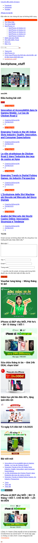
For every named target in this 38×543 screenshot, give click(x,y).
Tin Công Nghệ (10, 24)
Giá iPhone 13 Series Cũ (17, 30)
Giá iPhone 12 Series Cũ (17, 32)
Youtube (7, 9)
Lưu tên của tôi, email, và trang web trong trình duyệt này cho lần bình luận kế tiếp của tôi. (18, 272)
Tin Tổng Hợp (9, 22)
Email (3, 264)
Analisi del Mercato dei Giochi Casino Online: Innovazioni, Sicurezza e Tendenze (16, 219)
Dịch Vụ (7, 42)
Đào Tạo (8, 44)
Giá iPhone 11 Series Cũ (17, 34)
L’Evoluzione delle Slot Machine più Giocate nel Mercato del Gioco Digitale (19, 197)
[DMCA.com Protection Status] (7, 491)
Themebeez (5, 538)
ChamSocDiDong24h (12, 120)
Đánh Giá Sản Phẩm (12, 38)
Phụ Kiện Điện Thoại (12, 40)
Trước (3, 102)
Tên (3, 260)
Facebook (8, 5)
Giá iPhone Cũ (10, 26)
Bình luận (4, 243)
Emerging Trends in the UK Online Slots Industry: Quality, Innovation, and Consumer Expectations (19, 135)
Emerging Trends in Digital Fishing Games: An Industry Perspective (19, 177)
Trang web (4, 267)
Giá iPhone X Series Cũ (16, 36)
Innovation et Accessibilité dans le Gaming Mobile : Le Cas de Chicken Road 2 (19, 113)
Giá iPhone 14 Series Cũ (17, 28)
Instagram (8, 7)
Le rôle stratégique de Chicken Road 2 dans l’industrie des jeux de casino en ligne (17, 156)
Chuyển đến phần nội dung (10, 2)
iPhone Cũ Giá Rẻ (6, 13)
